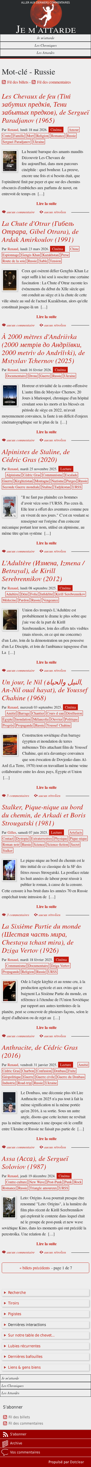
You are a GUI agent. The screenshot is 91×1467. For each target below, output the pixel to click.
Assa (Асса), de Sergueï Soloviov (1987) (35, 1162)
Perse (65, 254)
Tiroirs (13, 1303)
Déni (24, 594)
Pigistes (14, 1314)
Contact (8, 838)
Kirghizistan (23, 480)
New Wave (37, 1181)
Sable (43, 260)
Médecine (9, 600)
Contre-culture (16, 1181)
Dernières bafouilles (25, 1356)
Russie (71, 135)
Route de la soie (14, 260)
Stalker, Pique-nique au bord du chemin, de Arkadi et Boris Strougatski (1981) (44, 814)
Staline (47, 486)
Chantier (38, 713)
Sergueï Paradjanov (16, 141)
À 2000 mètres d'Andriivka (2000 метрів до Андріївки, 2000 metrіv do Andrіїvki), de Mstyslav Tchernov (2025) (43, 348)
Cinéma (56, 129)
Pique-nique (78, 838)
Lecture (65, 468)
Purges (71, 480)
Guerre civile (45, 1076)
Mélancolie (41, 719)
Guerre (45, 375)
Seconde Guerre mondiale (21, 486)
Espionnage (11, 254)
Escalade (71, 474)
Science (39, 844)
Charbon (28, 1070)
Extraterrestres (41, 838)
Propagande (24, 725)
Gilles (12, 832)
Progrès (8, 725)
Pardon (24, 600)
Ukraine (38, 141)
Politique (71, 719)
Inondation (23, 719)
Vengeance (50, 600)
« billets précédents (34, 1268)
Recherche (17, 1292)
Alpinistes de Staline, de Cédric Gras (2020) (36, 455)
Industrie (9, 1082)
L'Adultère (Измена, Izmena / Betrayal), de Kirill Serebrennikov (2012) (43, 570)
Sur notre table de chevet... (31, 1335)
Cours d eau (55, 713)
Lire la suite (46, 203)
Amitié (11, 713)
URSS (77, 486)
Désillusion (74, 713)
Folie (34, 594)
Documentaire (16, 375)
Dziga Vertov (60, 965)
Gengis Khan (30, 254)
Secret (75, 844)
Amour (74, 129)
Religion (42, 135)
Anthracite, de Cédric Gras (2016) (40, 1051)
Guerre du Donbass (70, 1076)
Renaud (13, 129)
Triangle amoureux (43, 1187)
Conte (7, 135)
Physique (60, 838)
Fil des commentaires (54, 82)
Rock (78, 1181)
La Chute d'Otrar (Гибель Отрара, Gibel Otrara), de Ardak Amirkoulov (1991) (40, 231)
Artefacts (75, 832)
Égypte (8, 719)
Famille (18, 135)
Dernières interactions (27, 1324)
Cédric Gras (31, 474)
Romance (57, 135)
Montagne (42, 480)
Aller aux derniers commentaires (45, 2)
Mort (30, 135)
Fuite (72, 1070)
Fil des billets (17, 82)
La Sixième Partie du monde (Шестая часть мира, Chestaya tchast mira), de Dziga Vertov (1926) (41, 937)
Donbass (60, 1070)
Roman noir (11, 844)
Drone (33, 375)
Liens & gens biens (24, 1367)
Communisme (52, 474)
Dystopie (22, 838)
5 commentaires (18, 795)
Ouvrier (56, 719)
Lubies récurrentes (24, 1346)
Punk (68, 1181)
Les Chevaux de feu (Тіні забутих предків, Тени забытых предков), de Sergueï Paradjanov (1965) (45, 107)
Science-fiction (57, 844)
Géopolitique (12, 1076)
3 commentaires (18, 914)
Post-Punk (54, 1181)
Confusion (44, 1070)
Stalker (8, 850)
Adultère (12, 594)
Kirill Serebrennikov (70, 594)
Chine (74, 248)
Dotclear (77, 1462)
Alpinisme (13, 474)
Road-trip (24, 1082)
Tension (55, 260)
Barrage (24, 713)
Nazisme (58, 480)
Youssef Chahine (59, 725)
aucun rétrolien (55, 211)
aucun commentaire (21, 211)
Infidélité (46, 594)
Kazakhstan (50, 254)
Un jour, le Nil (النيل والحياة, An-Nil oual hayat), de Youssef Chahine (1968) (44, 689)
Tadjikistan (62, 486)
